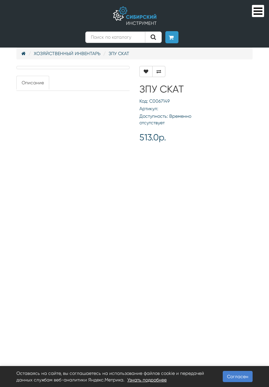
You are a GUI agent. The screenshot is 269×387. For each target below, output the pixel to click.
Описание (33, 82)
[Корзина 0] (171, 37)
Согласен (237, 376)
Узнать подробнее (147, 379)
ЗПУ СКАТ (119, 53)
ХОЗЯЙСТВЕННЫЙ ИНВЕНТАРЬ (67, 53)
